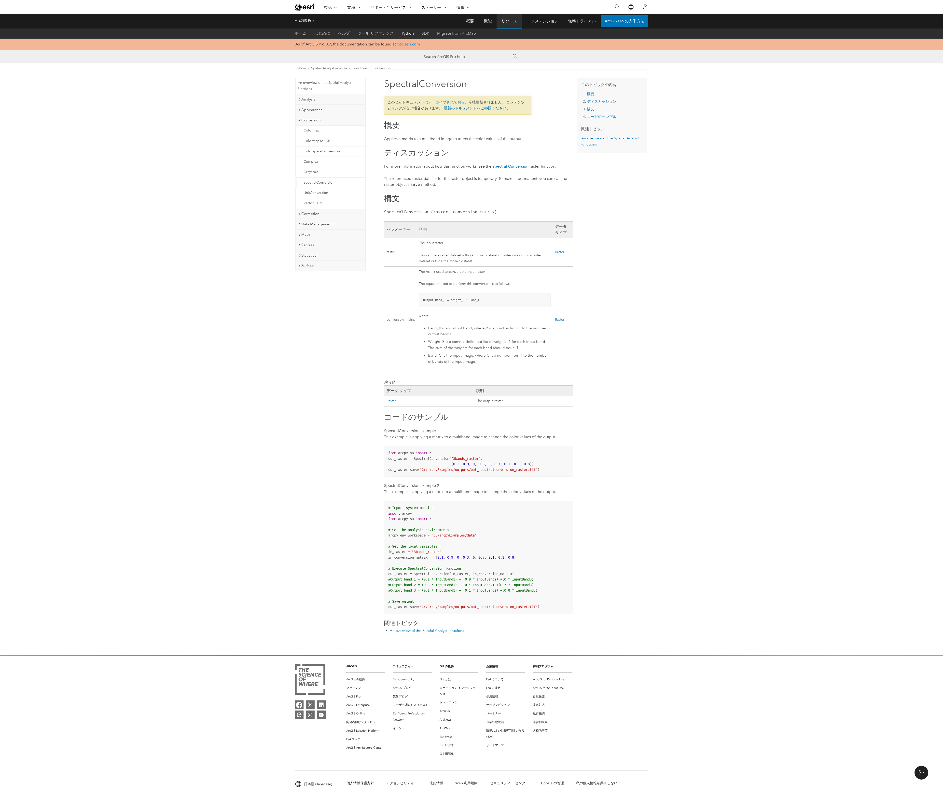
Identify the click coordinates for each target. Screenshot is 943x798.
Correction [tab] (310, 214)
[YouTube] (321, 715)
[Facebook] (299, 704)
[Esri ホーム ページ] (305, 7)
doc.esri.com (408, 44)
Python (408, 33)
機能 (488, 21)
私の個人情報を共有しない (596, 783)
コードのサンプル (601, 117)
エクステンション (542, 21)
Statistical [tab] (309, 255)
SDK (425, 33)
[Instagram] (310, 715)
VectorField (313, 203)
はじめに (322, 33)
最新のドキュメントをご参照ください (475, 108)
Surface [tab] (307, 265)
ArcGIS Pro (304, 20)
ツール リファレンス (376, 33)
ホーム (300, 33)
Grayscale (311, 172)
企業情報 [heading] (492, 666)
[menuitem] (365, 679)
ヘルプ (344, 33)
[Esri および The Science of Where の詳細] (310, 680)
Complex (311, 162)
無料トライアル (582, 21)
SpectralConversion (319, 182)
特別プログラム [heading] (543, 666)
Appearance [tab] (312, 110)
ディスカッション (601, 101)
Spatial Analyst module (329, 68)
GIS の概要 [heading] (447, 666)
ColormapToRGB (317, 141)
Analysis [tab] (308, 99)
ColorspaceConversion (322, 151)
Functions (359, 68)
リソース (509, 21)
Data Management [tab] (317, 224)
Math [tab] (305, 234)
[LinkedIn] (321, 704)
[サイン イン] (645, 7)
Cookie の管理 (552, 783)
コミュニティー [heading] (403, 666)
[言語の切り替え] (631, 7)
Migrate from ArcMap (456, 33)
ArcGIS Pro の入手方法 (624, 21)
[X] (310, 704)
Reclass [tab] (307, 245)
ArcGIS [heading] (351, 666)
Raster (559, 252)
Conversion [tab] (311, 120)
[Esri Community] (299, 715)
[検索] (617, 7)
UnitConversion (316, 193)
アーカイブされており (446, 102)
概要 (470, 21)
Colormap (311, 130)
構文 (590, 109)
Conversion (382, 68)
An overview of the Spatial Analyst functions (324, 86)
